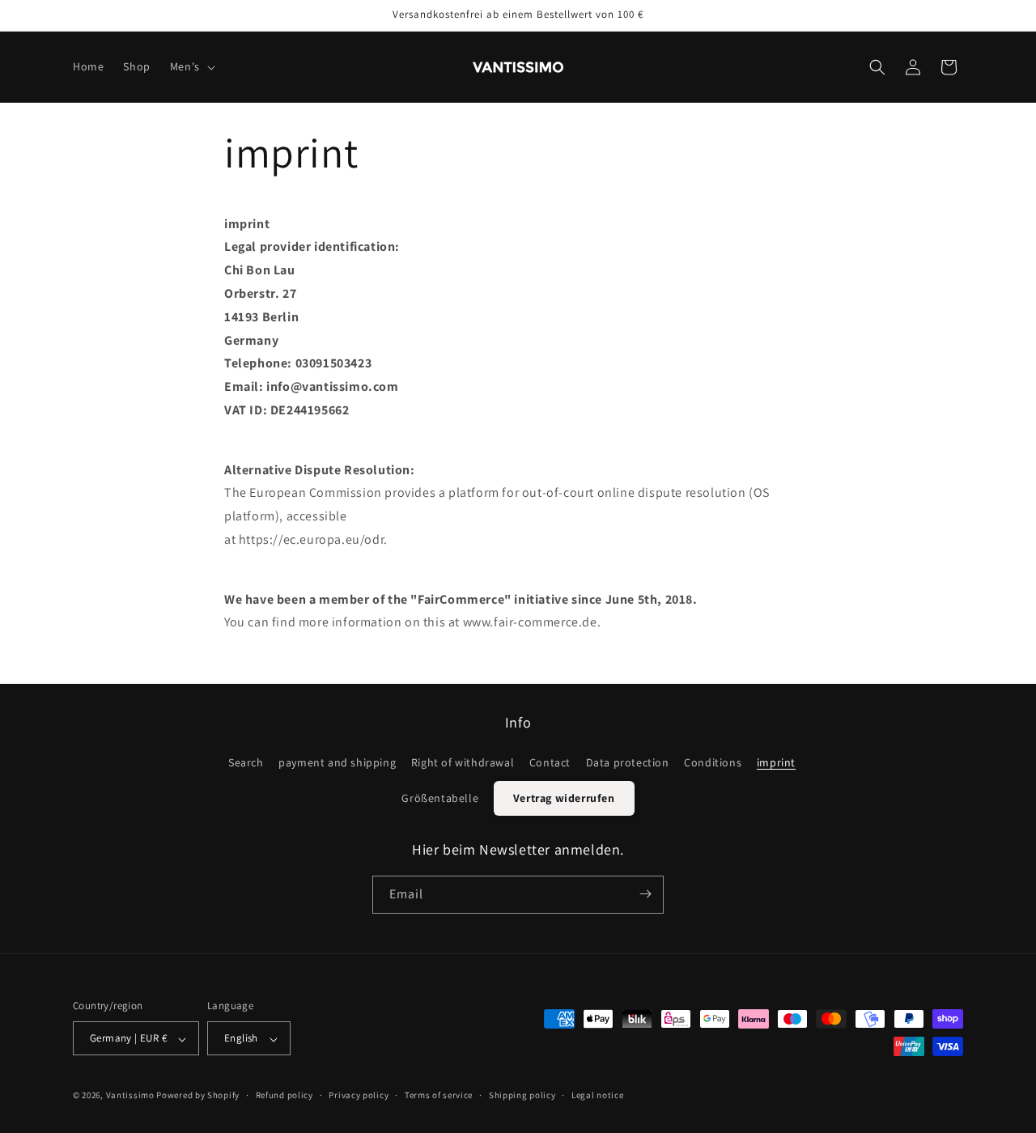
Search (246, 761)
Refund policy (284, 1095)
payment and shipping (337, 761)
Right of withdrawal (462, 761)
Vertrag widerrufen (564, 797)
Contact (550, 761)
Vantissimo (130, 1095)
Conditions (712, 761)
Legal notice (597, 1095)
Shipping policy (522, 1095)
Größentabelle (439, 797)
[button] (191, 66)
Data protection (627, 761)
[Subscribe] (645, 894)
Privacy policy (358, 1095)
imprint (776, 761)
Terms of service (439, 1095)
